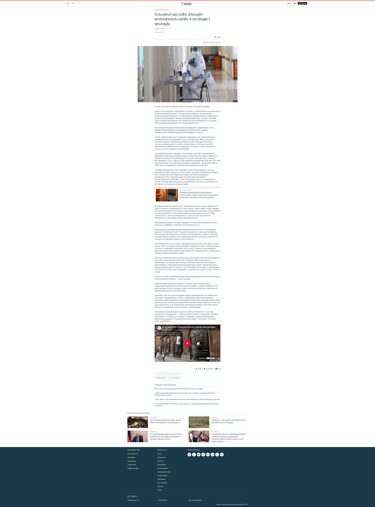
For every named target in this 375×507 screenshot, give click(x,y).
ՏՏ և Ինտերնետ (162, 483)
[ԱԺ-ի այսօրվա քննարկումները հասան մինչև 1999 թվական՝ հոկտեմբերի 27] (137, 422)
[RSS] (212, 454)
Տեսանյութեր (131, 457)
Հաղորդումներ (131, 464)
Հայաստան (214, 417)
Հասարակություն (162, 10)
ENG (289, 3)
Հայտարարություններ (195, 500)
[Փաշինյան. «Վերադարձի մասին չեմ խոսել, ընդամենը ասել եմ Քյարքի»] (199, 422)
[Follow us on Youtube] (198, 454)
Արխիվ (159, 490)
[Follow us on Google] (222, 454)
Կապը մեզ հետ (162, 500)
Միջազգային (161, 479)
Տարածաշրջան (162, 475)
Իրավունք (160, 461)
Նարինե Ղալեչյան (160, 28)
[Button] (217, 37)
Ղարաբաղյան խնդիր (163, 472)
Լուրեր (159, 454)
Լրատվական (131, 461)
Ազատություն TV (132, 454)
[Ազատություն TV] (295, 3)
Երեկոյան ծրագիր (132, 468)
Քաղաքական (154, 417)
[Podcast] (217, 454)
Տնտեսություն (161, 464)
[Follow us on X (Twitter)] (194, 454)
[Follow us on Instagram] (208, 454)
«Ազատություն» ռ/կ (133, 500)
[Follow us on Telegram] (203, 454)
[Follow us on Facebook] (189, 454)
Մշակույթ (160, 486)
